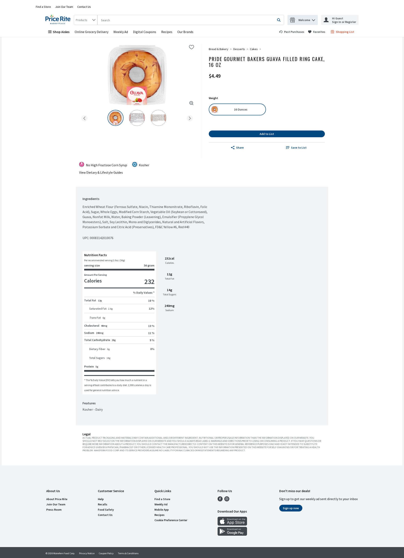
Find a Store (43, 7)
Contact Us (84, 7)
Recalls (102, 504)
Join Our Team (64, 7)
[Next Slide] (190, 117)
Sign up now (291, 508)
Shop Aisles (61, 32)
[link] (291, 32)
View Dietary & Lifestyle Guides (101, 172)
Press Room (54, 509)
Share (240, 147)
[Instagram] (226, 500)
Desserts (239, 49)
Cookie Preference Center (170, 520)
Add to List (267, 134)
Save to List (299, 147)
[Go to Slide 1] (115, 117)
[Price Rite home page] (58, 20)
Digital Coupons (144, 32)
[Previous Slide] (84, 117)
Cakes (254, 49)
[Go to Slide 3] (158, 117)
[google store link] (232, 534)
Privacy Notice (86, 553)
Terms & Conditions (128, 553)
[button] (313, 19)
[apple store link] (232, 524)
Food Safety (106, 509)
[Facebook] (220, 500)
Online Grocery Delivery (91, 32)
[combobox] (85, 20)
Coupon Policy (106, 553)
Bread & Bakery (218, 49)
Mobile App (161, 509)
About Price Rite (56, 499)
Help (101, 499)
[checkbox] (191, 47)
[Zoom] (191, 103)
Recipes (166, 32)
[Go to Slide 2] (137, 117)
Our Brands (185, 32)
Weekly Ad (120, 32)
